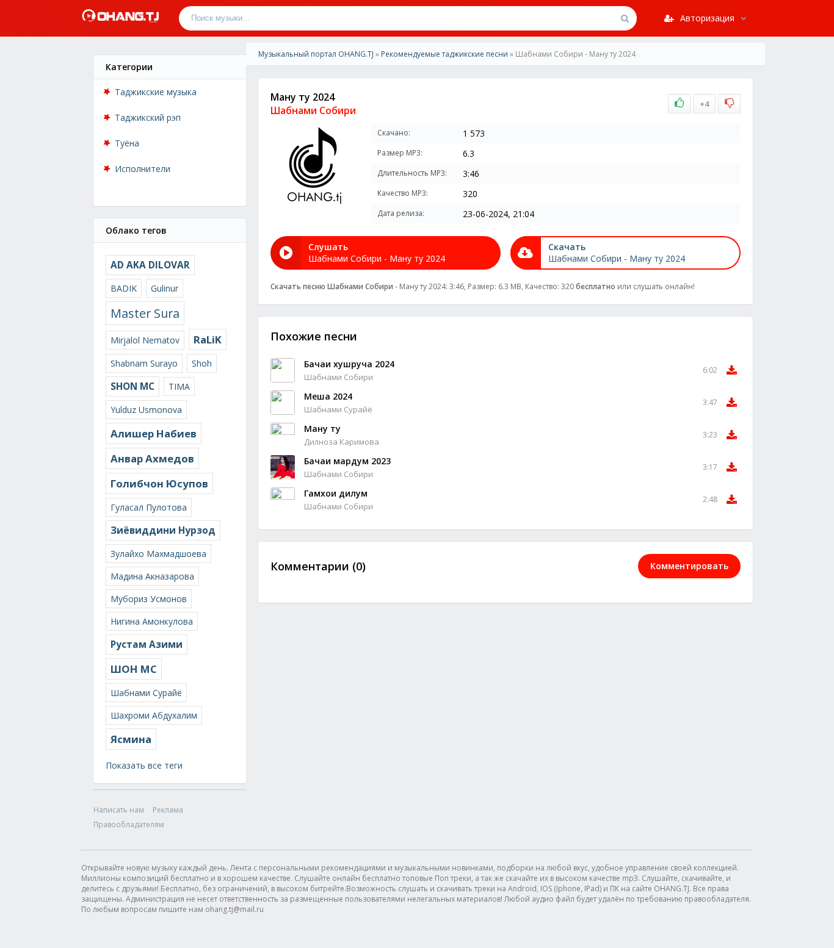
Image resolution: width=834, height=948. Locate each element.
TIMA (179, 386)
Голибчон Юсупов (159, 483)
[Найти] (624, 18)
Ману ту (322, 428)
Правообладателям (128, 824)
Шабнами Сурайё (146, 692)
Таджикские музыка (156, 92)
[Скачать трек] (732, 370)
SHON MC (132, 386)
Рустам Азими (147, 644)
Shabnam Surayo (144, 363)
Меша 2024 (328, 396)
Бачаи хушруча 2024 (349, 364)
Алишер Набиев (154, 433)
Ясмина (131, 739)
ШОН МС (134, 669)
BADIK (124, 288)
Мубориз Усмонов (149, 599)
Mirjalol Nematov (145, 340)
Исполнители (142, 168)
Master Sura (145, 313)
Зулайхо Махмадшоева (158, 553)
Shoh (202, 363)
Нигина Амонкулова (152, 621)
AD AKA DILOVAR (150, 265)
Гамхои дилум (336, 493)
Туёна (127, 143)
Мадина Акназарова (152, 576)
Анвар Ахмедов (152, 458)
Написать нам (118, 810)
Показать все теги (144, 765)
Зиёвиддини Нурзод (163, 530)
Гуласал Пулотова (149, 507)
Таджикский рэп (148, 117)
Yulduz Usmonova (146, 409)
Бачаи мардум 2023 (347, 461)
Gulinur (164, 288)
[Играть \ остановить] (282, 370)
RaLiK (208, 339)
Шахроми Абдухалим (154, 715)
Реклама (168, 810)
